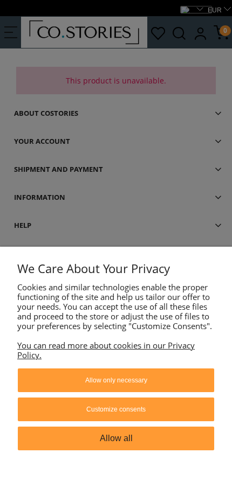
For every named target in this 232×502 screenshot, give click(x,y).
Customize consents (116, 409)
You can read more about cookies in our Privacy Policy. (106, 350)
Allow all (116, 438)
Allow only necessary (116, 380)
